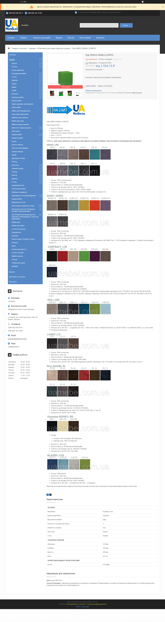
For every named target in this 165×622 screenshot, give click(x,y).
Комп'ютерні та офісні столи (23, 239)
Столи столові (17, 253)
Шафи (14, 87)
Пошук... (126, 25)
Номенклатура (17, 168)
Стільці (14, 67)
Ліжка (14, 84)
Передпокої (16, 232)
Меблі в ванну (17, 256)
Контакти (100, 38)
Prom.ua (95, 602)
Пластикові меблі (19, 189)
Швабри (15, 266)
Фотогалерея (85, 38)
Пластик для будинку (20, 148)
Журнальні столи (18, 202)
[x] (50, 495)
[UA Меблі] (11, 25)
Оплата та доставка (41, 38)
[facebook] (48, 495)
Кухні (14, 246)
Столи (14, 77)
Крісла (14, 63)
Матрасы (15, 165)
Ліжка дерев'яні (18, 70)
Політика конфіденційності (96, 604)
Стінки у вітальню (19, 229)
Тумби (14, 90)
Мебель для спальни (20, 118)
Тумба (14, 155)
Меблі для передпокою (21, 111)
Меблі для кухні (18, 121)
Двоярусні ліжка (18, 158)
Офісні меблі (17, 101)
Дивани (32, 48)
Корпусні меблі (17, 97)
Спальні (15, 243)
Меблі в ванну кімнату (20, 124)
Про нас (71, 38)
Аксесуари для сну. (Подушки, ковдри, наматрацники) (23, 210)
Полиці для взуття (19, 249)
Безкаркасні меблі (19, 74)
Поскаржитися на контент (76, 604)
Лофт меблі (16, 107)
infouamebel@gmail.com (17, 339)
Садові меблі (17, 134)
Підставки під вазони (20, 114)
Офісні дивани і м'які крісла (22, 104)
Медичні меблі (17, 138)
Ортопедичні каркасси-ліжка (23, 206)
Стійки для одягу (18, 263)
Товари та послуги (19, 48)
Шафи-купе (16, 222)
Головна (11, 38)
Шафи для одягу (18, 225)
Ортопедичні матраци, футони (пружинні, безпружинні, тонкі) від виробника (25, 217)
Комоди (15, 236)
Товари (23, 38)
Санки (14, 141)
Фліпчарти (16, 131)
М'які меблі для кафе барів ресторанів (54, 48)
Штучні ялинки (17, 145)
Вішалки (15, 94)
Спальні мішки (17, 151)
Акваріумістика (18, 185)
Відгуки (59, 38)
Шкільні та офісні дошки (21, 128)
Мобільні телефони (19, 192)
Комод (14, 162)
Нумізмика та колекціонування (24, 196)
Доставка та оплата (17, 277)
